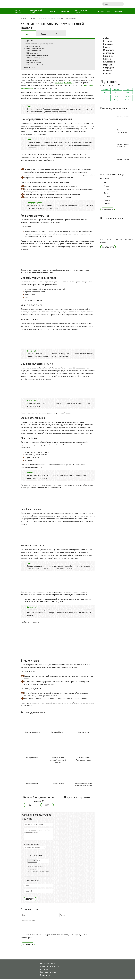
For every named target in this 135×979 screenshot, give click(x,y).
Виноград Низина (32, 758)
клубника (108, 56)
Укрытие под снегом (34, 51)
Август (116, 96)
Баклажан (107, 203)
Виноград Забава (58, 783)
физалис (107, 70)
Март (127, 89)
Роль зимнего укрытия (32, 46)
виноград (108, 44)
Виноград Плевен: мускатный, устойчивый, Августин (58, 760)
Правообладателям (49, 966)
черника (107, 73)
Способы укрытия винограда (34, 48)
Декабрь (127, 100)
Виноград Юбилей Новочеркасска (123, 145)
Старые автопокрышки (35, 58)
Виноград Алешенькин (32, 732)
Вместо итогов (29, 67)
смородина (108, 67)
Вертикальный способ (34, 65)
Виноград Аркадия (123, 117)
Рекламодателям (48, 972)
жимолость (108, 50)
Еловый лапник (32, 53)
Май (116, 93)
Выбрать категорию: (31, 844)
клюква (107, 59)
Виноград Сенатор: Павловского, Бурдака (83, 759)
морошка (107, 64)
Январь (105, 89)
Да (30, 805)
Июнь (127, 93)
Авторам (44, 969)
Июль (105, 96)
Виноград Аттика (83, 732)
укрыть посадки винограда (64, 83)
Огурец (106, 186)
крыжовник (109, 61)
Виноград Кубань (32, 783)
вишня (106, 47)
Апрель (105, 93)
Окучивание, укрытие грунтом (37, 55)
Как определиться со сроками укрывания (38, 44)
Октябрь (105, 100)
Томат (105, 182)
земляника (108, 53)
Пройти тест (108, 247)
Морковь (106, 200)
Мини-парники (32, 60)
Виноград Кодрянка (123, 159)
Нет (47, 805)
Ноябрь (116, 100)
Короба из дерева (33, 62)
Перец (105, 193)
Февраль (116, 89)
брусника (107, 41)
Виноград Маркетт (57, 732)
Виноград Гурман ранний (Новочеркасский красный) (84, 784)
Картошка (107, 189)
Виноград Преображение (122, 131)
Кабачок (106, 196)
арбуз (106, 38)
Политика (45, 975)
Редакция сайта (47, 963)
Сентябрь (127, 96)
